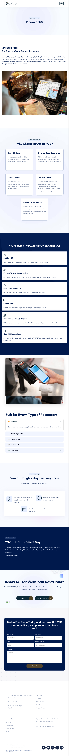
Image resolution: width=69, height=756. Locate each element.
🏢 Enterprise (13, 450)
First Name (10, 634)
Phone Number (39, 641)
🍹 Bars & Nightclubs (15, 434)
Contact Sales (42, 598)
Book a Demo (22, 598)
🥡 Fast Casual (13, 445)
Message (9, 649)
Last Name (38, 634)
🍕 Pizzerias (12, 422)
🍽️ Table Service (14, 439)
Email (8, 641)
